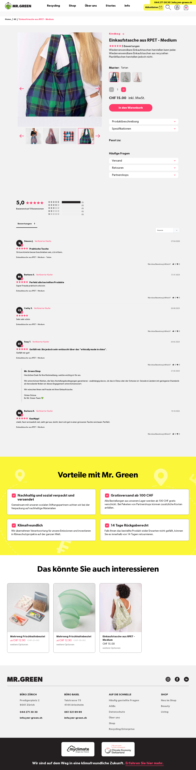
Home (8, 19)
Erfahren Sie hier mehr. (144, 763)
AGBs (112, 706)
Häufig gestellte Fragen (124, 700)
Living (164, 712)
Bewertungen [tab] (25, 224)
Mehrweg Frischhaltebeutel (27, 636)
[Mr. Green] (18, 5)
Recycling (53, 5)
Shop (72, 5)
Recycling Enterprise (122, 729)
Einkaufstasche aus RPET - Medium (30, 257)
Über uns (91, 5)
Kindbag (114, 34)
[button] (99, 88)
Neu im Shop (168, 700)
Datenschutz (117, 712)
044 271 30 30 (162, 2)
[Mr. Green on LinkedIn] (186, 679)
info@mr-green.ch (182, 2)
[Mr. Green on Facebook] (177, 679)
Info (127, 5)
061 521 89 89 (73, 712)
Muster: (118, 67)
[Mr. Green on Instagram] (168, 679)
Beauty (165, 706)
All (15, 19)
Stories (111, 5)
